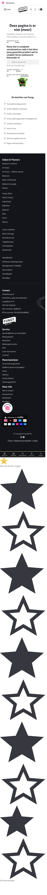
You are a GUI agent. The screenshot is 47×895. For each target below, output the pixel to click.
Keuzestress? (7, 394)
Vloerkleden (7, 273)
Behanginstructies (9, 344)
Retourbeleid (7, 336)
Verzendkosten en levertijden (14, 333)
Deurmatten (7, 269)
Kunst (4, 217)
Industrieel (6, 201)
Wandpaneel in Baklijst (11, 265)
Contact (5, 355)
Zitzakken (6, 278)
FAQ (4, 347)
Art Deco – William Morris (12, 171)
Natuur (5, 222)
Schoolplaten (7, 245)
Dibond (5, 374)
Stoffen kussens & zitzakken (13, 367)
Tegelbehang (7, 241)
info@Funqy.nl (8, 294)
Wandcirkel (6, 250)
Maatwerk (6, 397)
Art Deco (5, 167)
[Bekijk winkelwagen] (39, 10)
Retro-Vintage (8, 233)
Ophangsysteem (9, 382)
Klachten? (6, 340)
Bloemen (6, 175)
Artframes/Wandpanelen (12, 261)
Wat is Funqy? (7, 390)
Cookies (35, 440)
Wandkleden (7, 257)
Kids (4, 213)
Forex (4, 371)
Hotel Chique (7, 197)
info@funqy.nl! (13, 40)
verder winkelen (13, 69)
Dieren (5, 188)
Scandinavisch (8, 237)
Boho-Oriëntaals (9, 179)
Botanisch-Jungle (9, 184)
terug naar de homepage (17, 74)
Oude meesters (8, 229)
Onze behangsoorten (11, 363)
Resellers (6, 401)
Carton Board (8, 378)
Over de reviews (9, 351)
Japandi (5, 209)
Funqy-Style (7, 193)
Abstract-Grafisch (9, 163)
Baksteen (6, 205)
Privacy (10, 440)
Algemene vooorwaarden (22, 440)
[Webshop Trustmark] (22, 408)
